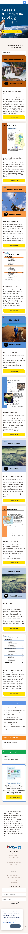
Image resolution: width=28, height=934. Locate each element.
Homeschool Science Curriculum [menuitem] (14, 879)
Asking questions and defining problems (14, 710)
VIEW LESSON (14, 117)
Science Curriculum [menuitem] (14, 859)
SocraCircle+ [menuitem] (14, 882)
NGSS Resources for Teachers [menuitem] (14, 877)
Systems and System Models (11, 759)
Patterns (6, 756)
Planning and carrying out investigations (14, 726)
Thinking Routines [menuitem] (14, 857)
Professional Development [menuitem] (14, 862)
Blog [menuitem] (14, 873)
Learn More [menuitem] (14, 866)
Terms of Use (11, 922)
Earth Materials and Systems (11, 742)
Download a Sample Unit (11, 32)
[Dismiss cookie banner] (21, 911)
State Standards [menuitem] (14, 860)
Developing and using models (11, 717)
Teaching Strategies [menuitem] (14, 855)
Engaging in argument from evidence (13, 719)
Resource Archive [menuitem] (14, 880)
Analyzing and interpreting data (12, 707)
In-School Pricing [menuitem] (14, 864)
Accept (15, 926)
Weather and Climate (9, 745)
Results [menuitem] (14, 854)
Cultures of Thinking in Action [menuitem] (14, 875)
